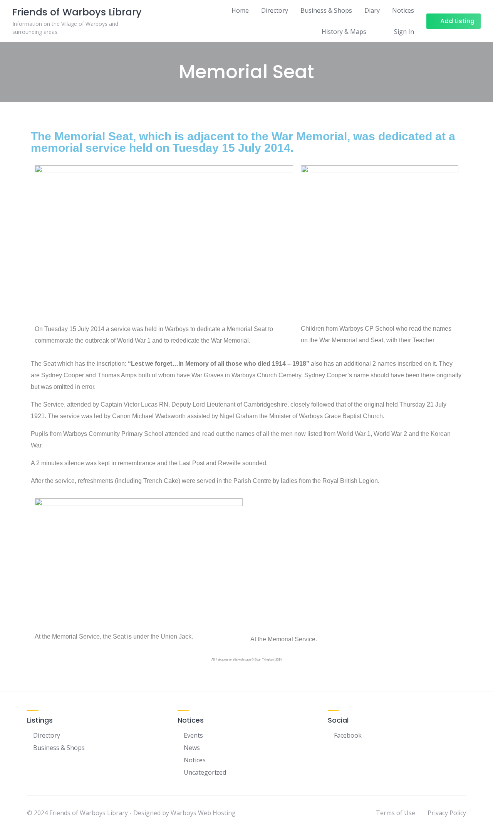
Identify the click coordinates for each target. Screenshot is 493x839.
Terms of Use (395, 813)
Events (193, 735)
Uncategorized (205, 772)
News (192, 747)
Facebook (348, 735)
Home (240, 10)
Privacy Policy (447, 813)
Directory (274, 10)
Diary (372, 10)
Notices (403, 10)
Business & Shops (326, 10)
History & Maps (344, 31)
